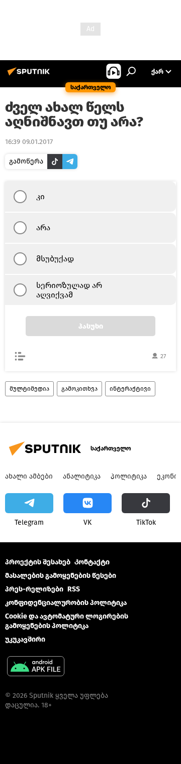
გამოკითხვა (79, 388)
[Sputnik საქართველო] (30, 75)
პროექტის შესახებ (37, 562)
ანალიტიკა (82, 476)
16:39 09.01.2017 (29, 141)
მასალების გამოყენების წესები (60, 575)
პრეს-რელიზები (34, 589)
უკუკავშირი (25, 639)
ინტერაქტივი (130, 388)
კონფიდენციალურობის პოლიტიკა (66, 602)
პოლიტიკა (129, 476)
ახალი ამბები (29, 476)
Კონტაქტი (92, 562)
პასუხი (90, 326)
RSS (73, 589)
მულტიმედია (29, 388)
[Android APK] (36, 667)
